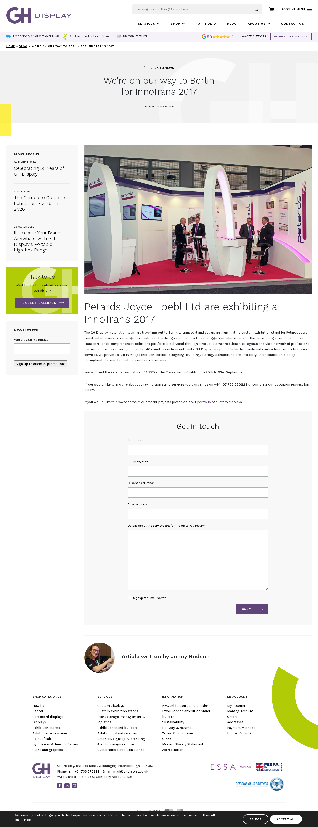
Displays (39, 722)
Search (258, 9)
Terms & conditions (178, 733)
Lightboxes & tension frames (55, 744)
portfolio (204, 402)
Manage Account (240, 711)
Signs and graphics (47, 750)
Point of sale (42, 739)
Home (10, 46)
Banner (37, 711)
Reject (256, 819)
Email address (138, 504)
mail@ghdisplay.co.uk (130, 771)
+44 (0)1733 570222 (84, 771)
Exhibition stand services (117, 733)
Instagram (74, 785)
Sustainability (173, 722)
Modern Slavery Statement (182, 744)
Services (146, 23)
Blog (232, 23)
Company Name (139, 461)
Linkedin (67, 785)
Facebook (59, 785)
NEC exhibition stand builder (185, 706)
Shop (175, 23)
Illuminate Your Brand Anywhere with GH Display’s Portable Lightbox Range (37, 241)
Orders (232, 717)
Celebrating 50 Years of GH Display (39, 170)
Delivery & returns (176, 728)
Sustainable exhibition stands (120, 750)
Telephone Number (141, 483)
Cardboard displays (47, 717)
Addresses (235, 722)
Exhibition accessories (50, 733)
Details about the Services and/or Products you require (166, 526)
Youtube (81, 785)
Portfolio (206, 23)
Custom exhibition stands (117, 711)
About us (257, 23)
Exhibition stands (46, 728)
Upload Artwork (239, 733)
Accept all (286, 819)
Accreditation (172, 750)
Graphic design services (116, 744)
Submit (248, 609)
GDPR (166, 739)
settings (23, 819)
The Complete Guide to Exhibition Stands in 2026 (39, 203)
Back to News (162, 67)
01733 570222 (256, 36)
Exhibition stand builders (117, 728)
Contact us (292, 23)
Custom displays (110, 706)
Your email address (31, 339)
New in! (38, 706)
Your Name (135, 440)
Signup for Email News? (149, 598)
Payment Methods (241, 728)
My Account (236, 706)
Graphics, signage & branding (121, 739)
